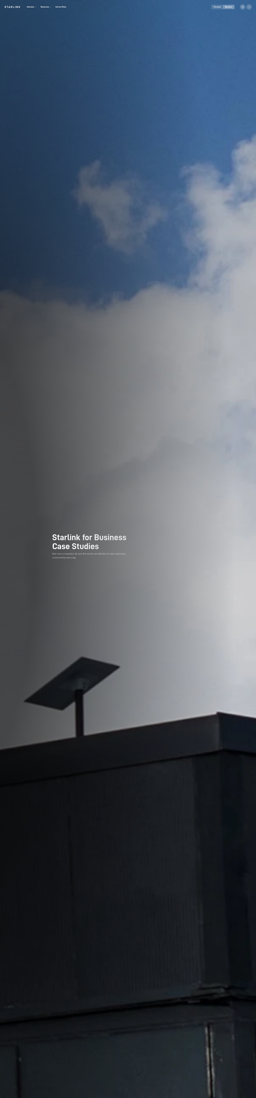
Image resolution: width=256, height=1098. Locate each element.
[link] (12, 7)
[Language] (242, 7)
